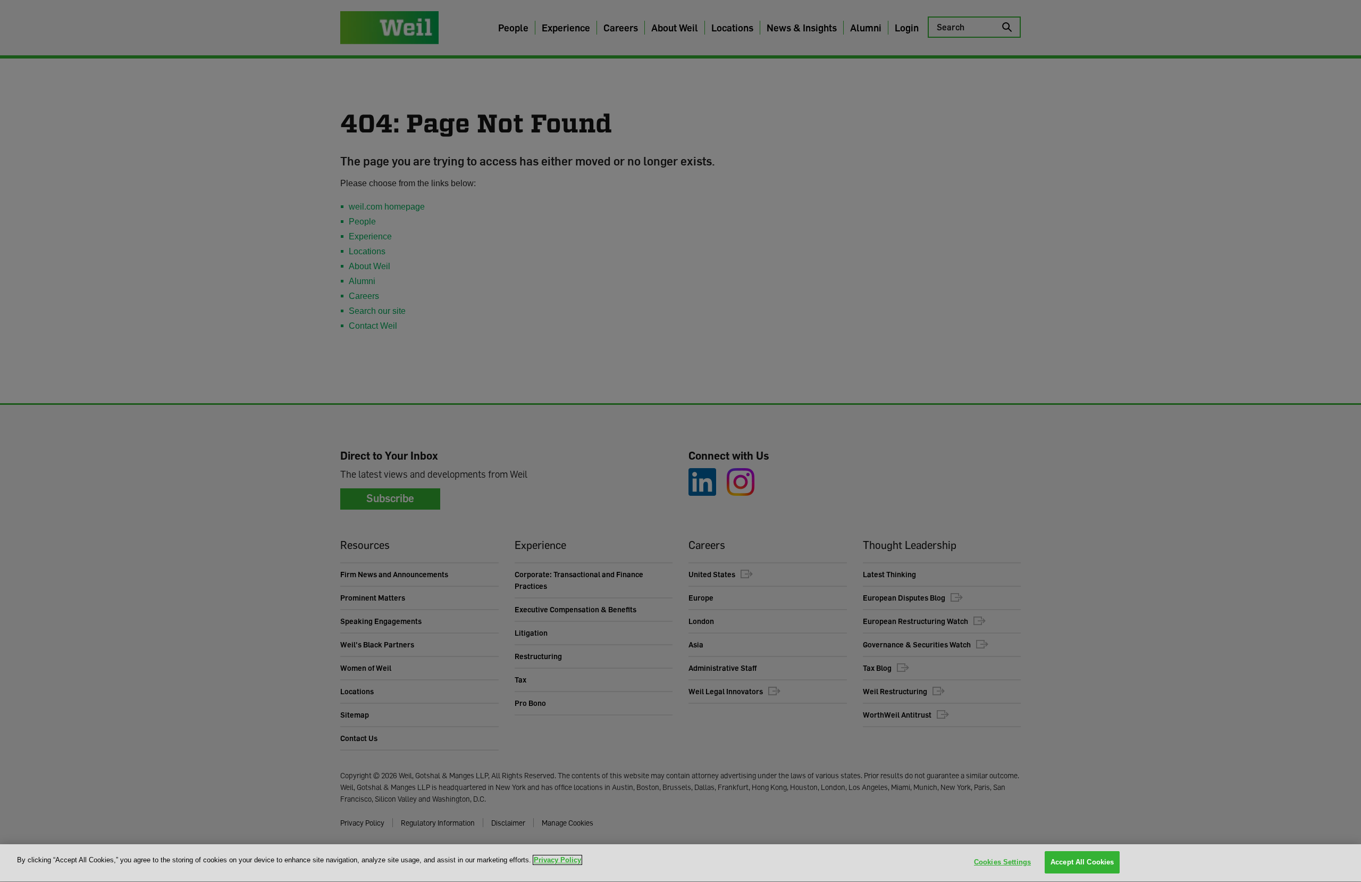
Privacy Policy (557, 860)
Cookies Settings (1002, 862)
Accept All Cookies (1082, 862)
